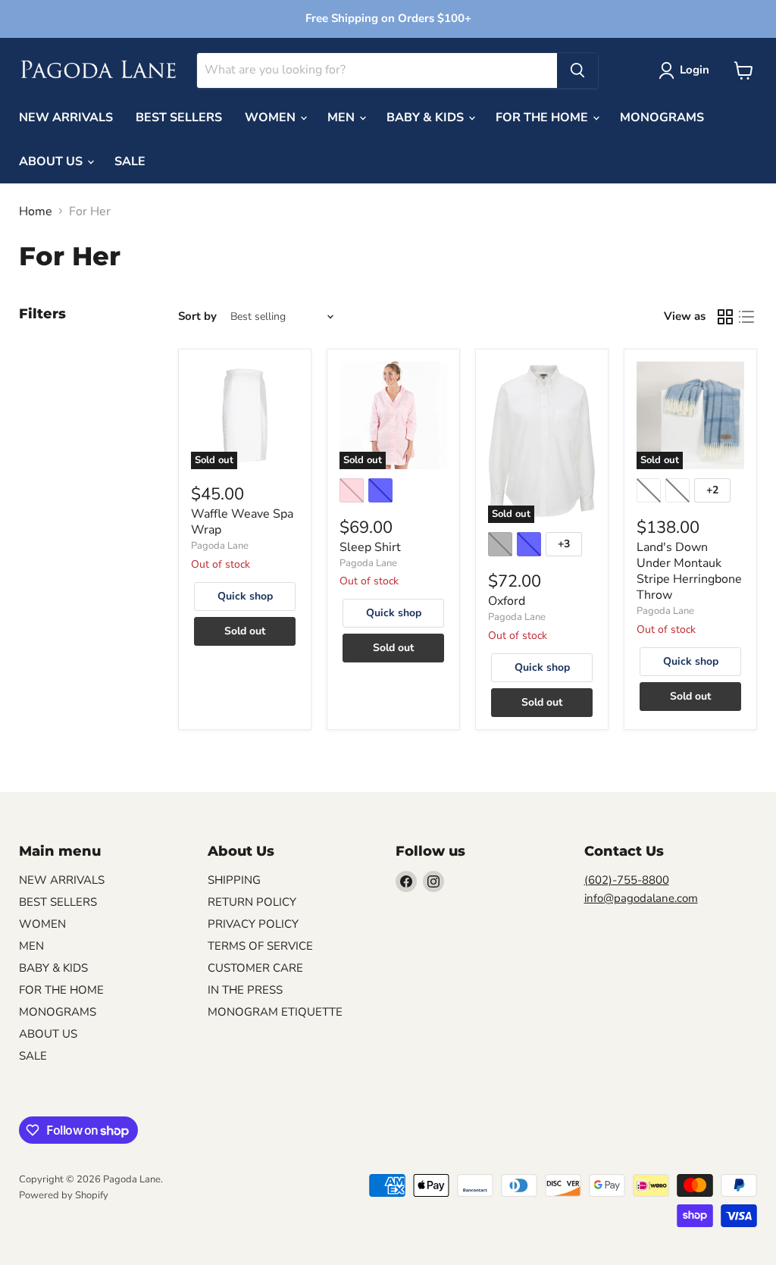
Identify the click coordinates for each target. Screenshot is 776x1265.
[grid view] (725, 316)
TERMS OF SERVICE (260, 945)
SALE (130, 161)
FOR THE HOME (543, 117)
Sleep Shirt (370, 547)
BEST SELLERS (179, 117)
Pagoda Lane (220, 546)
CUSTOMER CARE (255, 967)
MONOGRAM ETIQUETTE (275, 1011)
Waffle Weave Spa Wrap (242, 522)
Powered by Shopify (63, 1195)
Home (35, 211)
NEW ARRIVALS (66, 117)
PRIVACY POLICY (253, 924)
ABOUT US (52, 161)
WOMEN (272, 117)
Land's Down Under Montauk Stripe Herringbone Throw (689, 571)
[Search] (577, 70)
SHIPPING (234, 880)
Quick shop (245, 596)
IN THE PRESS (245, 989)
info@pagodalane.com (641, 898)
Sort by (197, 316)
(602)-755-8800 (626, 880)
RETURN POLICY (252, 902)
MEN (342, 117)
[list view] (746, 316)
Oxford (506, 601)
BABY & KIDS (426, 117)
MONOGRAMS (662, 117)
